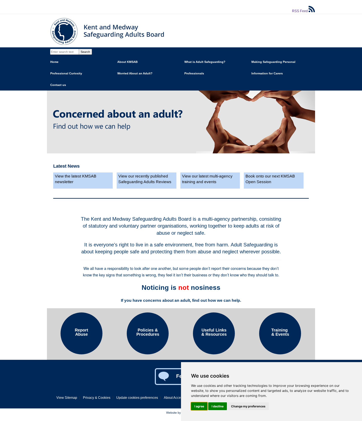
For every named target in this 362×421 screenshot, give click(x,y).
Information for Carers (267, 73)
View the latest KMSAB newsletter (75, 179)
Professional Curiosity (66, 73)
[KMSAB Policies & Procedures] (148, 353)
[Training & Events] (280, 353)
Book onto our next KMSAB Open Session (270, 179)
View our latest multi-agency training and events (207, 179)
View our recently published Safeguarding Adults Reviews (144, 179)
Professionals (194, 73)
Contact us (58, 85)
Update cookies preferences (137, 397)
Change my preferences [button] (248, 406)
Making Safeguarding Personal (273, 61)
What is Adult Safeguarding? (204, 61)
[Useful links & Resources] (214, 353)
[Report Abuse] (81, 353)
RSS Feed (300, 11)
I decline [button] (218, 406)
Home (54, 61)
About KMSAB (127, 61)
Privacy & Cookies (96, 397)
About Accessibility (178, 397)
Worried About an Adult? (135, 73)
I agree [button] (199, 406)
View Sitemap (66, 397)
